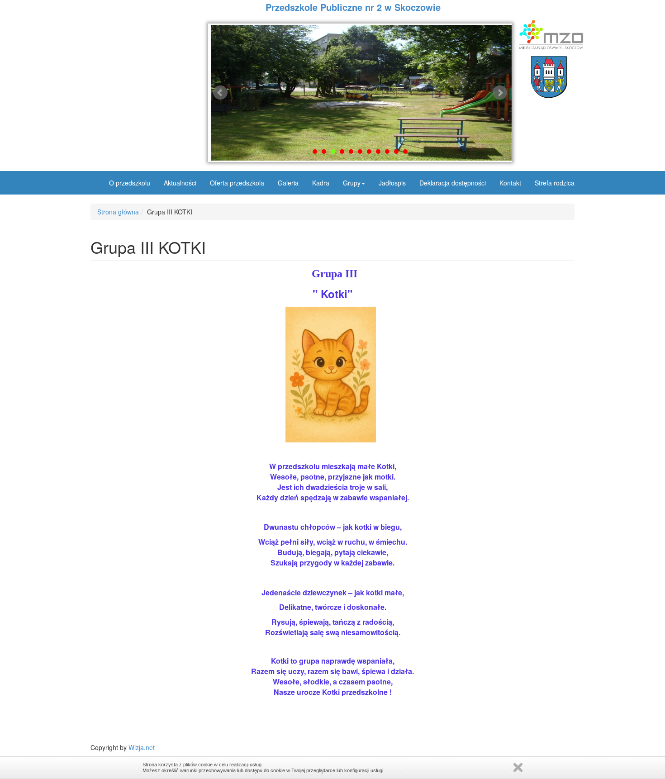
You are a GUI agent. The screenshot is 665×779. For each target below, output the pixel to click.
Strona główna (118, 211)
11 (405, 151)
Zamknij (517, 767)
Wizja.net (141, 747)
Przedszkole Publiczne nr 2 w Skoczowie (353, 7)
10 (396, 151)
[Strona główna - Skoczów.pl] (549, 77)
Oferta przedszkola (237, 182)
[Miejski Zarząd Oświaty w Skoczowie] (549, 35)
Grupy (352, 182)
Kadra (320, 182)
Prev (220, 93)
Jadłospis (392, 182)
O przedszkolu (129, 182)
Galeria (288, 182)
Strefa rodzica (555, 182)
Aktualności (180, 182)
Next (500, 93)
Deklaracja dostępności (452, 182)
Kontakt (510, 182)
